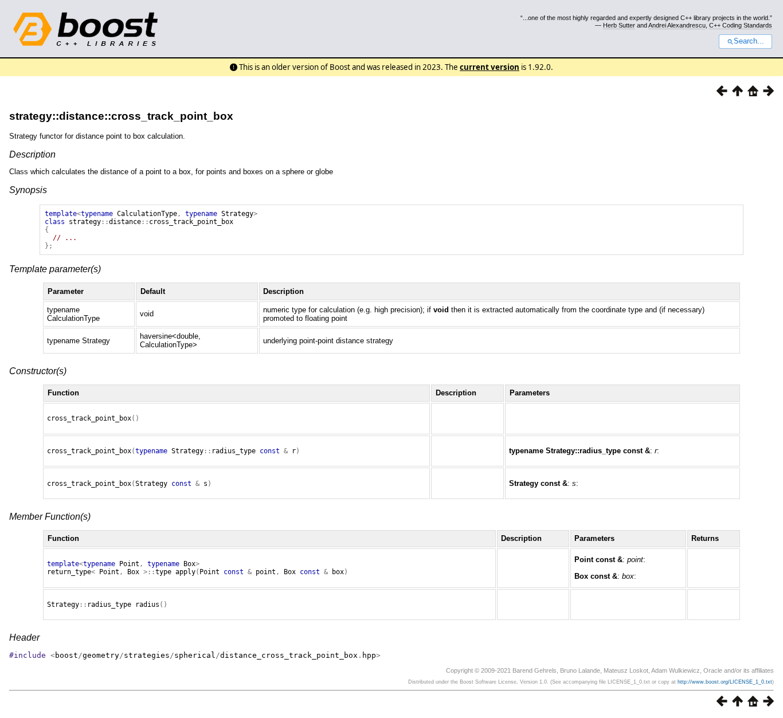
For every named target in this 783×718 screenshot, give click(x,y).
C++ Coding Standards (740, 25)
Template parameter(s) (55, 269)
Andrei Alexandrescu (677, 25)
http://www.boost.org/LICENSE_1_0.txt (725, 682)
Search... (749, 41)
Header (24, 637)
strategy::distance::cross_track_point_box (121, 116)
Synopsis (28, 190)
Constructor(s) (37, 371)
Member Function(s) (50, 516)
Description (32, 154)
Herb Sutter (619, 25)
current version (489, 67)
